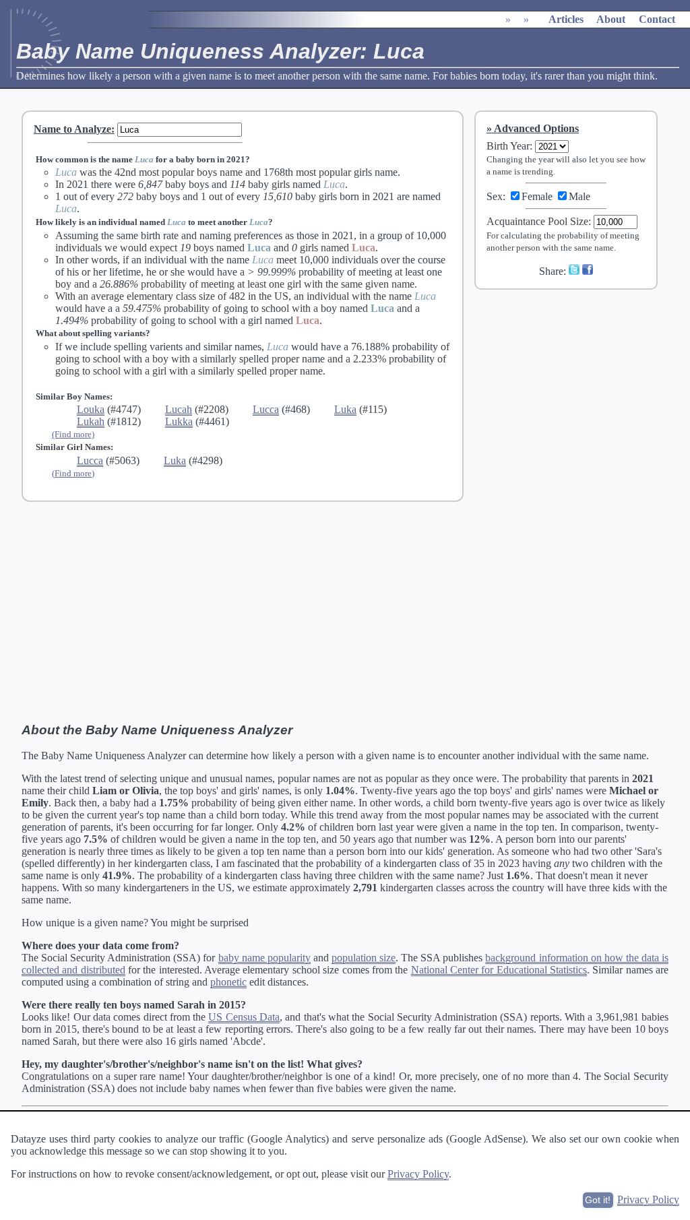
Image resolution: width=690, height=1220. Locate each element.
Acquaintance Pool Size (537, 221)
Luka (345, 409)
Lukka (179, 421)
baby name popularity (264, 957)
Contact (657, 19)
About (610, 19)
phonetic (228, 982)
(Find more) (73, 434)
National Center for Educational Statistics (499, 969)
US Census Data (244, 1017)
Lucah (178, 409)
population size (364, 957)
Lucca (266, 409)
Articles (566, 19)
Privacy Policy (418, 1174)
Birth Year (508, 146)
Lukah (90, 421)
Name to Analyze (72, 129)
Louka (90, 409)
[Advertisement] (575, 390)
